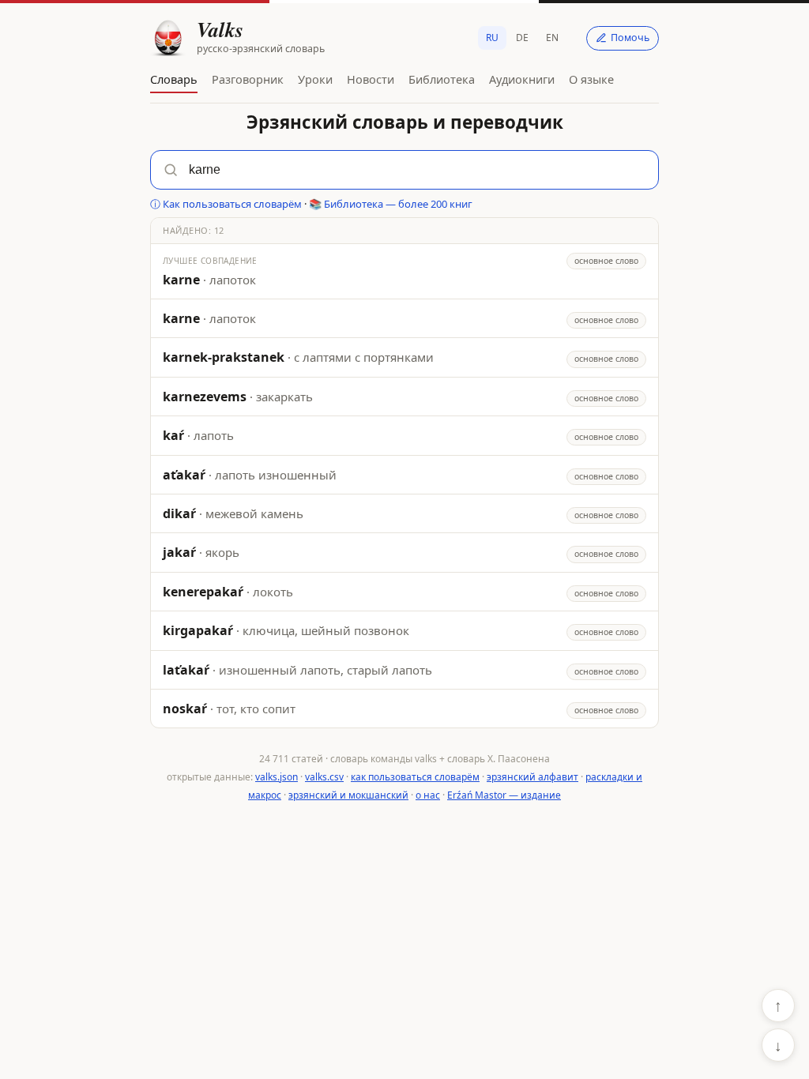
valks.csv (324, 777)
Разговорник (248, 79)
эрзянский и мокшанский (348, 795)
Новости (370, 79)
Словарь (174, 79)
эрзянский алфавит (532, 777)
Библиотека (441, 79)
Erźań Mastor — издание (504, 795)
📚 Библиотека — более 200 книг (390, 204)
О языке (591, 79)
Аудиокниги (522, 79)
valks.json (276, 777)
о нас (428, 795)
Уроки (315, 79)
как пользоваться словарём (415, 777)
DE (522, 37)
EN (552, 37)
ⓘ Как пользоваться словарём (226, 204)
